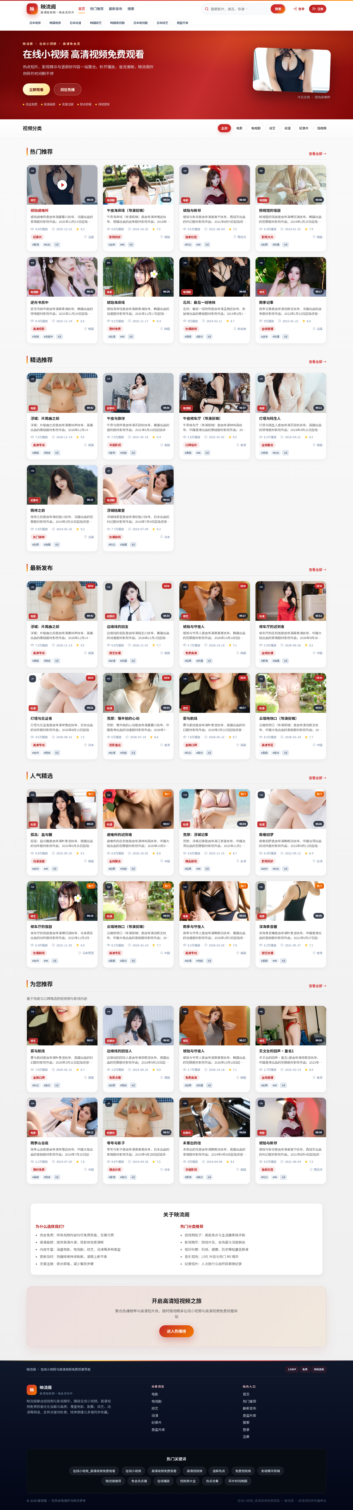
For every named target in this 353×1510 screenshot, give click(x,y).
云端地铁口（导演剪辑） (279, 718)
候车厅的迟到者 (271, 626)
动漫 (287, 128)
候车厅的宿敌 (41, 926)
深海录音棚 (268, 926)
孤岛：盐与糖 (41, 834)
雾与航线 (190, 718)
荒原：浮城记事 (195, 834)
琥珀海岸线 (116, 302)
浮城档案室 (116, 510)
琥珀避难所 (39, 210)
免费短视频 (243, 1471)
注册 (320, 8)
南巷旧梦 (266, 834)
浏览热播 (67, 89)
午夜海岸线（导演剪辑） (126, 210)
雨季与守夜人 (194, 926)
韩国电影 (55, 23)
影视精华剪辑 (270, 1471)
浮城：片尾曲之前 (44, 418)
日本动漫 (75, 23)
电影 (239, 128)
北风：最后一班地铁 (199, 302)
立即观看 (36, 89)
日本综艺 (162, 23)
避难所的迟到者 (119, 834)
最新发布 (115, 8)
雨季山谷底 (39, 1142)
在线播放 (163, 1481)
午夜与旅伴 (116, 418)
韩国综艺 (96, 23)
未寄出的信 (192, 1142)
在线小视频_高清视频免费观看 (94, 1471)
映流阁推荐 (113, 1481)
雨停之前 (37, 510)
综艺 (272, 128)
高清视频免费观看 (164, 1471)
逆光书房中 (39, 302)
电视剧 (256, 128)
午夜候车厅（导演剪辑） (203, 418)
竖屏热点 (219, 1471)
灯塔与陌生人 (270, 418)
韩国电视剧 (117, 23)
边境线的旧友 (117, 626)
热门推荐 (96, 8)
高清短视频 (194, 1471)
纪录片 (304, 128)
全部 (224, 128)
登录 (301, 8)
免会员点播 (139, 1481)
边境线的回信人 (119, 1050)
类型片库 (182, 23)
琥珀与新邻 (192, 210)
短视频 (322, 128)
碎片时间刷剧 (238, 1481)
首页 (81, 8)
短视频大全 (188, 1481)
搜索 (131, 8)
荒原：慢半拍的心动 (123, 718)
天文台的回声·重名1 (276, 1050)
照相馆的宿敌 (270, 210)
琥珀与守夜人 (194, 626)
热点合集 (212, 1481)
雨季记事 (266, 302)
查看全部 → (317, 153)
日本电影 (35, 23)
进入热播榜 (176, 1331)
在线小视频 (133, 1471)
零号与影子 (116, 1142)
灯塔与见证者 (41, 718)
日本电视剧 (140, 23)
